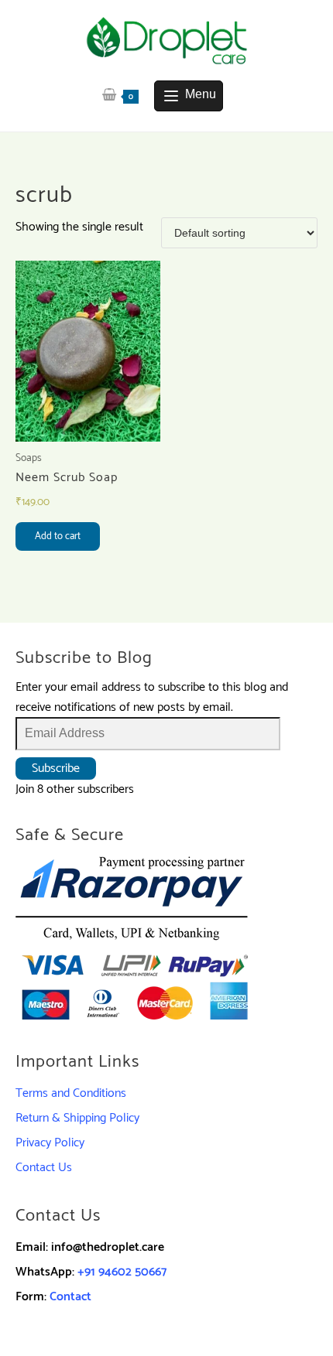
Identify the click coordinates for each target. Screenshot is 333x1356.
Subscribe (56, 768)
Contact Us (43, 1167)
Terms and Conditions (70, 1093)
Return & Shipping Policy (77, 1118)
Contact (70, 1296)
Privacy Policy (49, 1142)
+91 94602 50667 (121, 1272)
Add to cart (58, 536)
